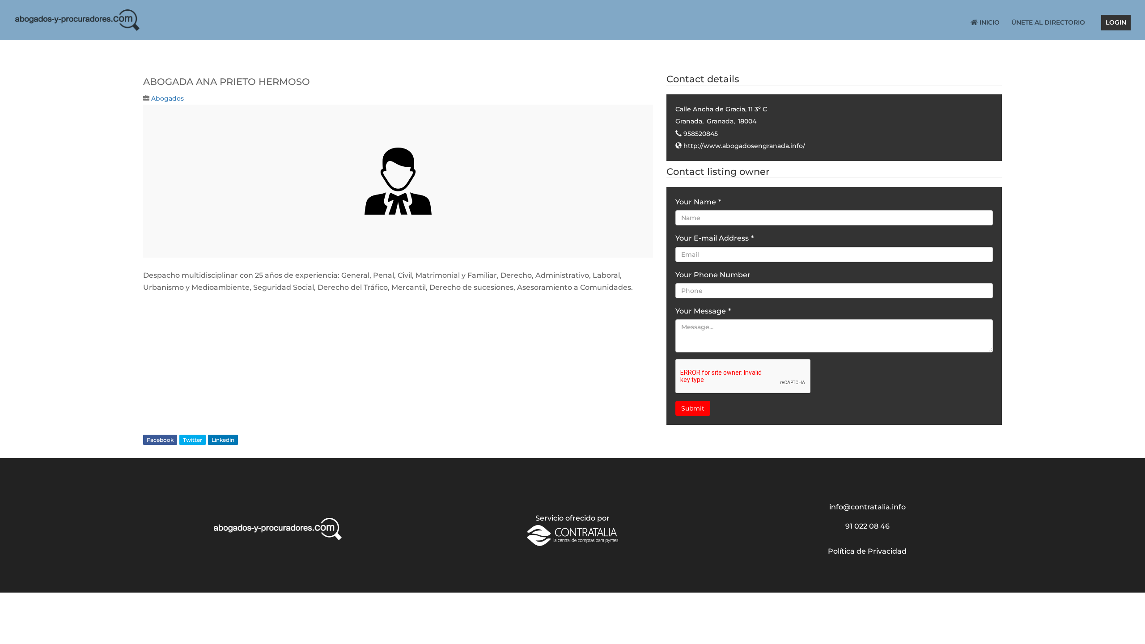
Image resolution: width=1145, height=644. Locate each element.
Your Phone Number (713, 275)
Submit (692, 408)
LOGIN (1116, 22)
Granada (688, 121)
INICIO (989, 22)
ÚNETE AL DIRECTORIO (1048, 22)
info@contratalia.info (867, 507)
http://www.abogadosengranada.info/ (744, 146)
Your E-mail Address (714, 238)
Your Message (703, 311)
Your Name (698, 202)
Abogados (167, 98)
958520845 (700, 134)
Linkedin (223, 439)
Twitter (192, 439)
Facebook (160, 439)
